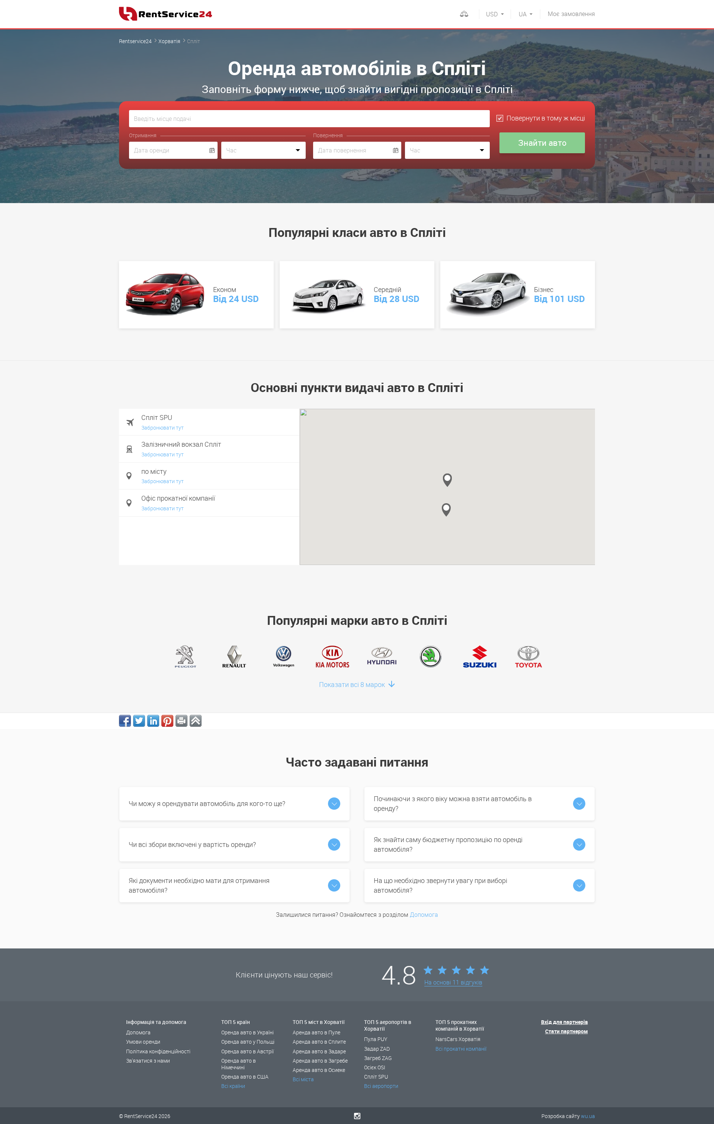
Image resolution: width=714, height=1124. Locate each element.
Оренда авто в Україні (247, 1032)
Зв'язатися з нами (148, 1060)
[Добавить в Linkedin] (153, 721)
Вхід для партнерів (564, 1021)
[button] (446, 510)
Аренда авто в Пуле (316, 1032)
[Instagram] (357, 1115)
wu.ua (588, 1116)
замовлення (571, 14)
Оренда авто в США (244, 1076)
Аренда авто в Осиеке (319, 1069)
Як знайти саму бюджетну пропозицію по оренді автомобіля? (448, 844)
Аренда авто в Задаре (319, 1051)
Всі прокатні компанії (460, 1048)
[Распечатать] (181, 721)
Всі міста (303, 1079)
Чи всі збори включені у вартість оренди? (192, 844)
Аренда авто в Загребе (320, 1060)
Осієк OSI (374, 1067)
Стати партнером (566, 1031)
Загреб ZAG (378, 1058)
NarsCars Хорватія (457, 1039)
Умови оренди (143, 1041)
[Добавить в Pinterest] (167, 721)
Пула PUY (375, 1039)
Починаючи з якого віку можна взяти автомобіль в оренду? (453, 803)
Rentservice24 (135, 41)
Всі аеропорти (381, 1085)
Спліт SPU (376, 1076)
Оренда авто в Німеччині (238, 1064)
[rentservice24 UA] (165, 14)
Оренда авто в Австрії (247, 1051)
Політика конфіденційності (158, 1051)
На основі (453, 982)
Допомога (424, 915)
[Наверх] (196, 721)
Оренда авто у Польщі (247, 1041)
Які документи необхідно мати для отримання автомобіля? (199, 885)
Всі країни (233, 1085)
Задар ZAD (377, 1048)
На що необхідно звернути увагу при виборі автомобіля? (440, 885)
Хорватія (169, 41)
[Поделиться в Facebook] (125, 721)
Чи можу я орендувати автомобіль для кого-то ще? (207, 803)
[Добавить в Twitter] (139, 721)
